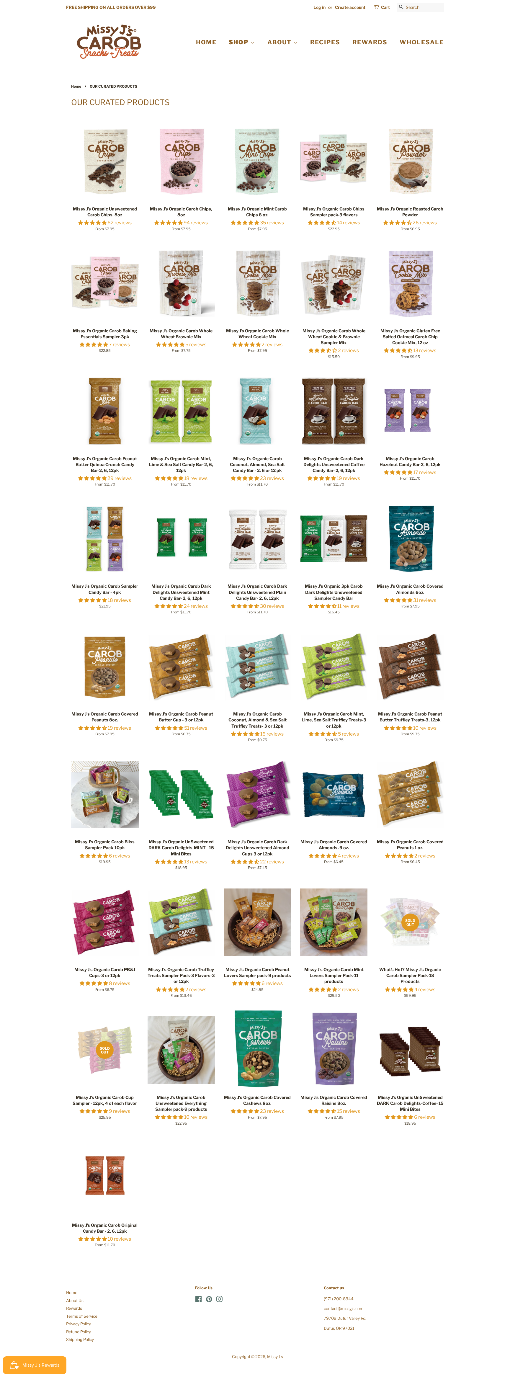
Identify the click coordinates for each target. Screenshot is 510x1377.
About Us (75, 1300)
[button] (92, 223)
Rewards (74, 1308)
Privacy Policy (78, 1324)
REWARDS (370, 42)
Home (76, 86)
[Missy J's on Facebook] (198, 1300)
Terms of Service (81, 1316)
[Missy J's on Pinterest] (209, 1300)
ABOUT (280, 42)
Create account (350, 7)
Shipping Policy (80, 1339)
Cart (385, 7)
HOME (206, 42)
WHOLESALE (422, 42)
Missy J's (275, 1356)
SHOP (240, 42)
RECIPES (325, 42)
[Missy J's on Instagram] (219, 1300)
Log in (319, 7)
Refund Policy (78, 1331)
